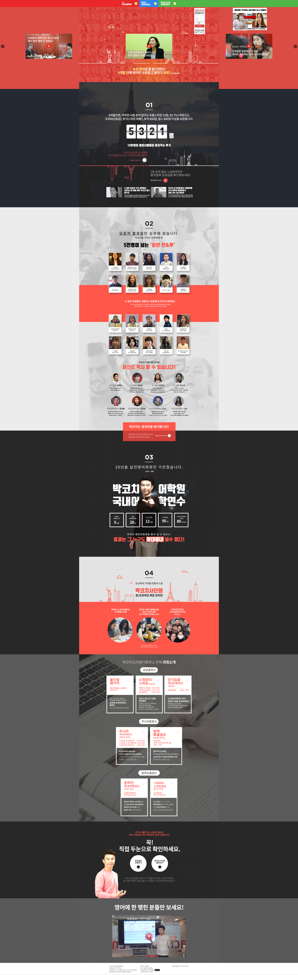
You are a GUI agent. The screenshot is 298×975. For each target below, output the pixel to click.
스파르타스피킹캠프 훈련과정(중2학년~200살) (163, 797)
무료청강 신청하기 (138, 863)
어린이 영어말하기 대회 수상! (115, 324)
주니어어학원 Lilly (178, 405)
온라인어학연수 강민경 (137, 405)
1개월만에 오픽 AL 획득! (149, 324)
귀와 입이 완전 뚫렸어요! (166, 345)
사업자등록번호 (176, 966)
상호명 (111, 966)
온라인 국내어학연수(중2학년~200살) (134, 797)
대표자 (142, 966)
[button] (142, 59)
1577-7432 (118, 968)
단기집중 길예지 (116, 382)
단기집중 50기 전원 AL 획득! (183, 324)
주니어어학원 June (158, 405)
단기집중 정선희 (158, 382)
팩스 (142, 968)
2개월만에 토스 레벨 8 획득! (132, 345)
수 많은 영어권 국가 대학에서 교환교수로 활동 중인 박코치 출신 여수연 (126, 192)
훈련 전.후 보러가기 (169, 435)
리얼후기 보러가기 (144, 160)
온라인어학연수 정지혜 (116, 405)
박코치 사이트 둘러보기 (159, 863)
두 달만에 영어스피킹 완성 (115, 262)
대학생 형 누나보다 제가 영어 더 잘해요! (132, 262)
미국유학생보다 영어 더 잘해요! (149, 345)
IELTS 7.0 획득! (166, 284)
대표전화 (111, 968)
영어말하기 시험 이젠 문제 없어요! (132, 284)
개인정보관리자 (145, 972)
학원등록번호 (144, 970)
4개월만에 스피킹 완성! (183, 284)
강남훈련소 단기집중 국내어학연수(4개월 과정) (178, 694)
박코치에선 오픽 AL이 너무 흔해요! (183, 345)
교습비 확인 (157, 970)
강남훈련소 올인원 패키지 (120, 694)
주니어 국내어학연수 (132, 746)
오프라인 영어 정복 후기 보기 (165, 180)
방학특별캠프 (166, 746)
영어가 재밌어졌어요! (166, 262)
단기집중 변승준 (137, 382)
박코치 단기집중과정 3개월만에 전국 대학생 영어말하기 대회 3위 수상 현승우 (171, 192)
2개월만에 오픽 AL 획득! (183, 262)
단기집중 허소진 (178, 382)
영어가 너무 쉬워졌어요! (166, 324)
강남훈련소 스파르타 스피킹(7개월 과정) (149, 694)
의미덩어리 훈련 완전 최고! (132, 324)
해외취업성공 (115, 284)
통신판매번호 (112, 972)
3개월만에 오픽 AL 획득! (149, 284)
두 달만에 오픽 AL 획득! (115, 345)
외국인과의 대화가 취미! (149, 262)
